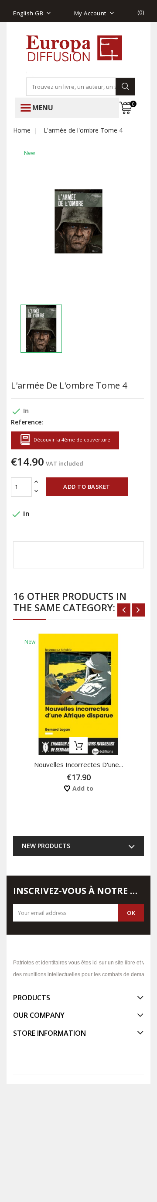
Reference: (27, 422)
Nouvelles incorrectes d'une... (78, 764)
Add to (82, 788)
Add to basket (86, 487)
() (140, 12)
